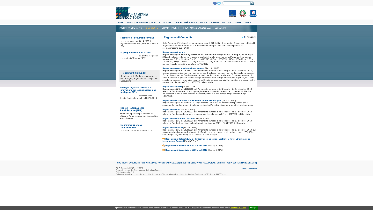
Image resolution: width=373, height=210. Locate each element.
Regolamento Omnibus (173, 52)
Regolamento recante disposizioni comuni (183, 68)
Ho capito (253, 208)
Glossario (220, 28)
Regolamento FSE (171, 109)
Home (120, 23)
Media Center (233, 163)
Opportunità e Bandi (186, 23)
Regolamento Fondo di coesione (179, 118)
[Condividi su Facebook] (245, 37)
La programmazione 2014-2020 (135, 52)
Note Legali (252, 168)
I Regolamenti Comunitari (133, 73)
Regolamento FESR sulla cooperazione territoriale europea (191, 100)
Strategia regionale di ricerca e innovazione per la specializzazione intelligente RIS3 (138, 89)
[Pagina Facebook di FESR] (215, 4)
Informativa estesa (238, 208)
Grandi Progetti (171, 28)
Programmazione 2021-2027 (197, 28)
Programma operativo (130, 28)
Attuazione (165, 23)
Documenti (142, 23)
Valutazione (234, 23)
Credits (244, 168)
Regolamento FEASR (172, 127)
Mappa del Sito (248, 163)
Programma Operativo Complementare (131, 126)
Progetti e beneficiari (212, 23)
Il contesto (152, 28)
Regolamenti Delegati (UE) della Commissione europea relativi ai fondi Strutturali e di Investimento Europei (206, 140)
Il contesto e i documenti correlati (137, 37)
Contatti (249, 23)
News (130, 23)
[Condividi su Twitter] (243, 37)
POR (153, 23)
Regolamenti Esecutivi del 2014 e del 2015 (186, 145)
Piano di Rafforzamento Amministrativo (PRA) (132, 109)
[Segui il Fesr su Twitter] (219, 4)
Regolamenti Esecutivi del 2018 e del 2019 (186, 150)
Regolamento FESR (172, 86)
